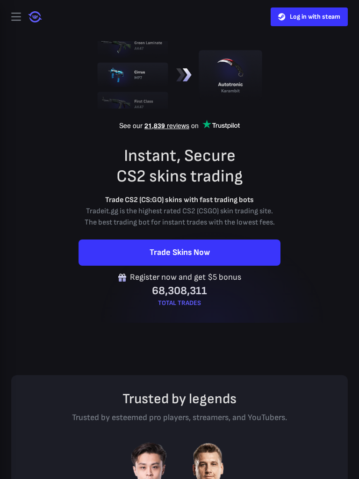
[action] (16, 17)
